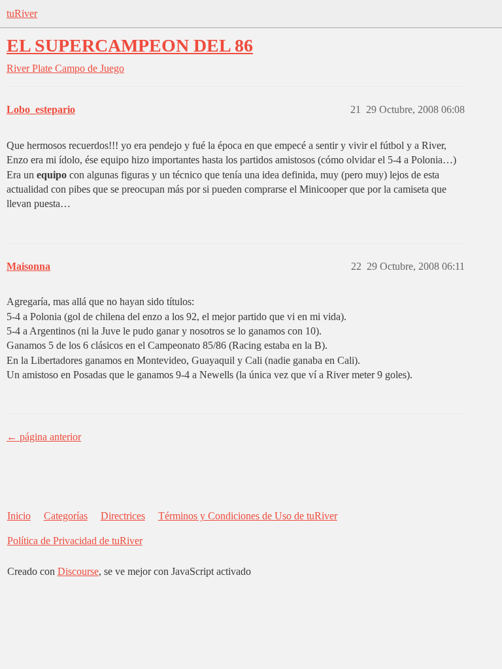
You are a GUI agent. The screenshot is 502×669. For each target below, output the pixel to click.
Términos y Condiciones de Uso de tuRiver (247, 515)
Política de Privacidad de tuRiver (74, 540)
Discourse (78, 571)
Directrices (123, 515)
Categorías (66, 515)
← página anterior (44, 436)
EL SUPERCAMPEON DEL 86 (130, 45)
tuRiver (22, 13)
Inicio (19, 515)
